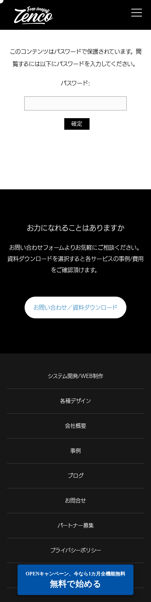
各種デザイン (75, 401)
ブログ (76, 475)
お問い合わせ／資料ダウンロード (75, 307)
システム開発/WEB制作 (75, 376)
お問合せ (75, 500)
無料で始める (75, 579)
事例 (75, 450)
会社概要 (75, 425)
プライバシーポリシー (75, 550)
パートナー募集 (76, 525)
